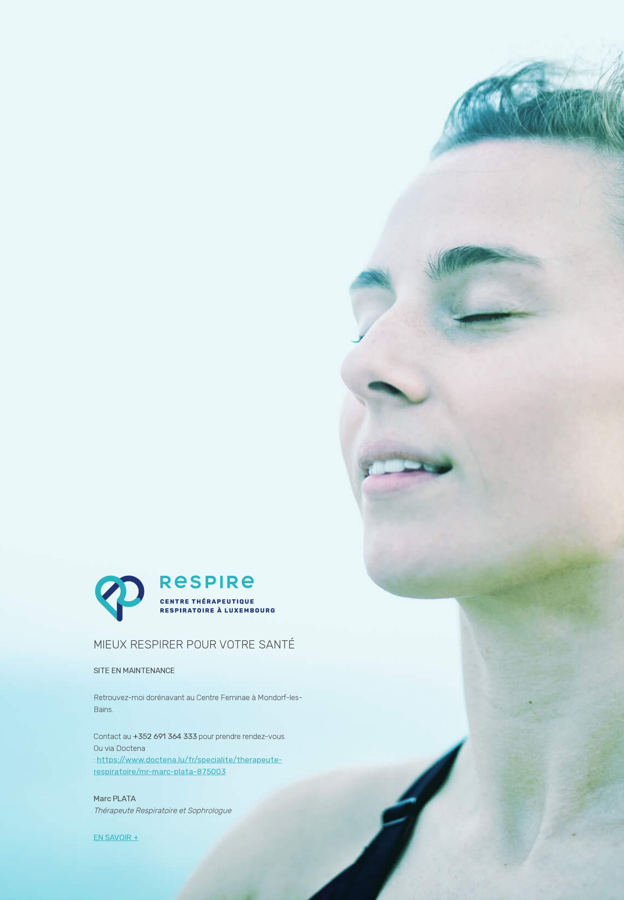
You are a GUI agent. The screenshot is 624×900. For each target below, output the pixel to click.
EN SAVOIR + (116, 837)
